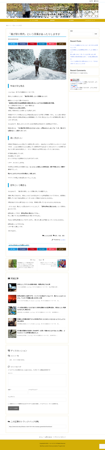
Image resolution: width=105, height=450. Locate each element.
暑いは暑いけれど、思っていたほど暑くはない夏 (83, 54)
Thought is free (61, 446)
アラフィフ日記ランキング (76, 82)
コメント (10, 373)
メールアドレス (32, 389)
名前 (9, 389)
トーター (62, 239)
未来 (63, 235)
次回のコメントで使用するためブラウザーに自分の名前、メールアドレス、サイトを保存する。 (34, 403)
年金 (59, 235)
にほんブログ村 (74, 87)
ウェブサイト (11, 396)
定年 (56, 235)
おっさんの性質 (18, 25)
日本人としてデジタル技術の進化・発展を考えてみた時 (33, 284)
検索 (71, 31)
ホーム (9, 25)
